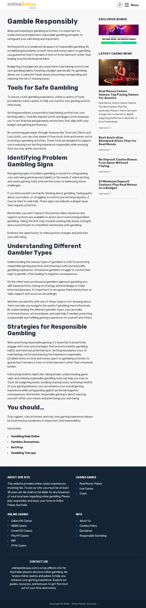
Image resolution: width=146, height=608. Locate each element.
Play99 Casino (20, 535)
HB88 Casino (19, 525)
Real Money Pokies (91, 483)
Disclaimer (86, 530)
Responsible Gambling (93, 535)
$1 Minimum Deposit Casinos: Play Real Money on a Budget (118, 185)
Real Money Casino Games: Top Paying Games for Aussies (119, 94)
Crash (83, 493)
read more (104, 128)
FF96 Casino (18, 545)
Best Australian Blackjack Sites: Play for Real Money (117, 141)
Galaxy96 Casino (21, 521)
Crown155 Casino (21, 530)
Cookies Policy (88, 525)
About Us (85, 521)
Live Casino (86, 488)
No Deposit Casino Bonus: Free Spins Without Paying (118, 163)
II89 (13, 540)
